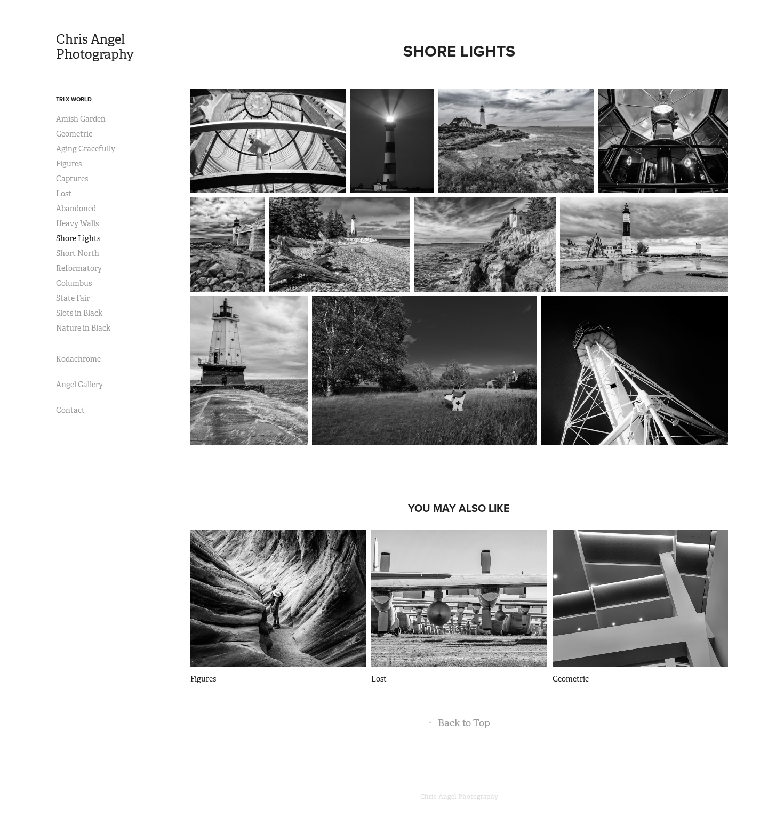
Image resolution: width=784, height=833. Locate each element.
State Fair (73, 298)
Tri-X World (74, 99)
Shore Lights (78, 238)
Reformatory (79, 268)
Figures (69, 164)
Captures (72, 178)
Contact (70, 410)
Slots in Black (79, 313)
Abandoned (76, 208)
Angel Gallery (79, 384)
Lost (63, 193)
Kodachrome (78, 359)
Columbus (74, 283)
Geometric (74, 134)
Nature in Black (83, 328)
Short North (77, 253)
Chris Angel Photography (95, 46)
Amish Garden (81, 119)
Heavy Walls (77, 223)
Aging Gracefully (85, 149)
